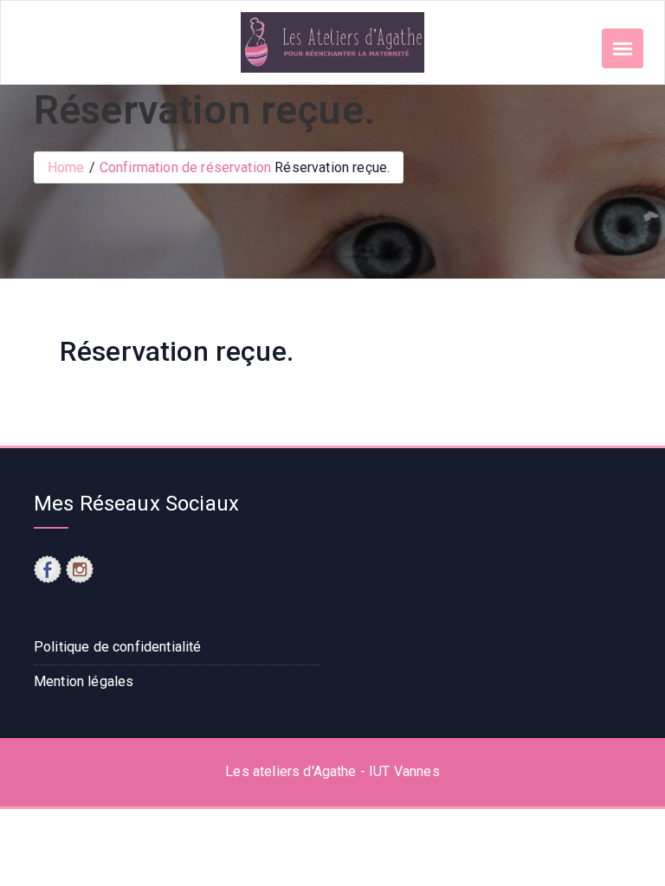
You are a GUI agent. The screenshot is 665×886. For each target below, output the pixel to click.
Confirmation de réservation (185, 167)
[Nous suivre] (47, 569)
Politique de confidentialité (117, 647)
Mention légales (83, 681)
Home (66, 167)
